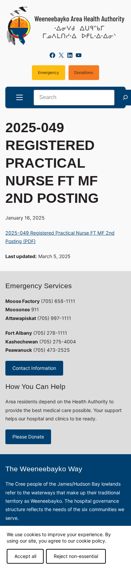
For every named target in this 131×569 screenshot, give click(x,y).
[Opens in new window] (65, 26)
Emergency (48, 72)
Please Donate (28, 436)
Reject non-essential (76, 556)
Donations (83, 72)
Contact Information (34, 368)
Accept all (25, 556)
